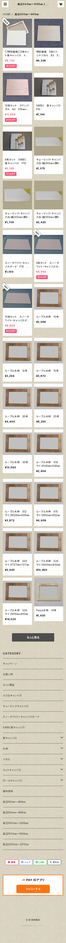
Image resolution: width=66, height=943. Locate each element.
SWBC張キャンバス (14, 727)
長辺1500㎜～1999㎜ (15, 833)
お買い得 (8, 674)
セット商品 (9, 684)
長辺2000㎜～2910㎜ (16, 844)
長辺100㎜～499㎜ (14, 801)
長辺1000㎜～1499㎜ (15, 823)
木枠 (5, 748)
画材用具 (8, 791)
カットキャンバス (12, 769)
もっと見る (33, 637)
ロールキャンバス (12, 780)
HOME (7, 14)
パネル (6, 759)
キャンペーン (10, 663)
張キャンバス (10, 738)
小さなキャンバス (12, 695)
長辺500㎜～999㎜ (14, 812)
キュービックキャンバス (16, 706)
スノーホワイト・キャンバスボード (21, 716)
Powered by (29, 925)
